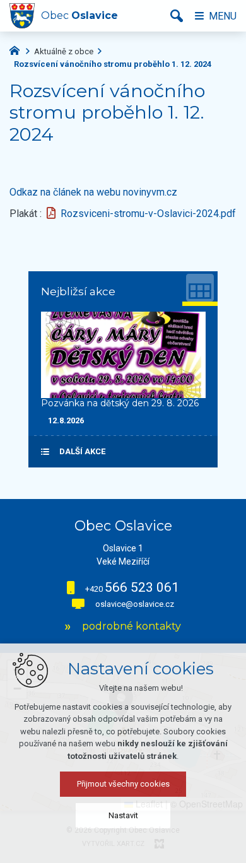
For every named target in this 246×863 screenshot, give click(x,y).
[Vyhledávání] (176, 15)
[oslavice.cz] (17, 49)
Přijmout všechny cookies (123, 784)
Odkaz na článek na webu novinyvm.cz (93, 192)
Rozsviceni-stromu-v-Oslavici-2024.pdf (148, 214)
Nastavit (123, 815)
